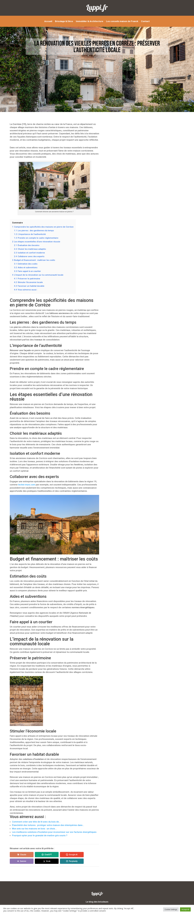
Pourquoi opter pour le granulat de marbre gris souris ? (39, 835)
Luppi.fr (97, 7)
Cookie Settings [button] (171, 909)
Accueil (48, 21)
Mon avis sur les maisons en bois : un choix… (34, 828)
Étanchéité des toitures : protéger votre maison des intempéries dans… (48, 825)
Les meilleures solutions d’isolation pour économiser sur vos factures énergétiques (54, 832)
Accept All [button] (185, 909)
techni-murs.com (26, 484)
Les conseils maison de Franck (122, 21)
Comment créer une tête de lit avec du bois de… (36, 821)
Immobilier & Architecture (89, 21)
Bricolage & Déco (64, 21)
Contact (145, 21)
